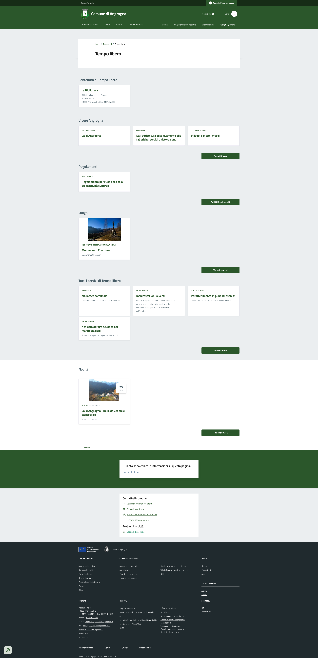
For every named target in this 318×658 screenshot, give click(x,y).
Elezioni (165, 24)
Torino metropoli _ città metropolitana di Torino (138, 614)
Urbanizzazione (208, 24)
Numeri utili (83, 637)
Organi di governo (86, 577)
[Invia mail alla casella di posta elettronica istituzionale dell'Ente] (99, 621)
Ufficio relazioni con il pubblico (91, 629)
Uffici (81, 589)
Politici (81, 585)
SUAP (121, 628)
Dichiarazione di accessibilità (172, 616)
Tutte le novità (221, 432)
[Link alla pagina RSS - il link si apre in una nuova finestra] (213, 13)
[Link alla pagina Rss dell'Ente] (202, 607)
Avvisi (203, 573)
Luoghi (204, 590)
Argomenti (107, 44)
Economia (140, 130)
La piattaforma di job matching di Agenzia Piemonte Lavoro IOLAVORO (138, 622)
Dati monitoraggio (86, 647)
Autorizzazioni (142, 290)
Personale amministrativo (89, 581)
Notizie (85, 405)
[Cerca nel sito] (233, 14)
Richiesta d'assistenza (169, 632)
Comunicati (206, 570)
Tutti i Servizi (220, 350)
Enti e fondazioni (85, 573)
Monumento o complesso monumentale (99, 245)
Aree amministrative (87, 566)
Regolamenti (87, 176)
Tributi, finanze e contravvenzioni (173, 570)
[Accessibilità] (8, 650)
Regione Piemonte (87, 3)
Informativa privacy (168, 608)
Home (97, 44)
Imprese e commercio (128, 577)
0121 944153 (92, 617)
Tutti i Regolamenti (220, 202)
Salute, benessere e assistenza (173, 566)
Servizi (119, 24)
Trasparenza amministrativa (185, 24)
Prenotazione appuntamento (172, 628)
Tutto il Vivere (220, 156)
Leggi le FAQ (165, 622)
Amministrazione (89, 24)
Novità (106, 24)
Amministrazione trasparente (172, 619)
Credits (125, 647)
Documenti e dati (86, 570)
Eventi (204, 594)
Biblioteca (86, 290)
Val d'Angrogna (88, 130)
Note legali (164, 612)
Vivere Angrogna (135, 24)
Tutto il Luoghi (220, 270)
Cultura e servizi (198, 130)
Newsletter (206, 611)
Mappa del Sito (145, 647)
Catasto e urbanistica (128, 573)
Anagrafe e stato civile (128, 566)
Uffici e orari (83, 633)
